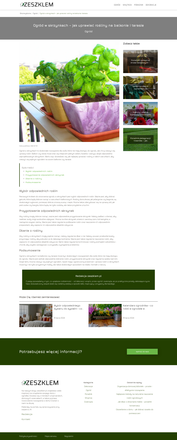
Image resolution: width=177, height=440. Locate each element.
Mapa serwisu (51, 436)
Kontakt (26, 419)
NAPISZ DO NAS (142, 352)
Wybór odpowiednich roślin (39, 171)
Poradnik (138, 5)
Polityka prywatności (28, 436)
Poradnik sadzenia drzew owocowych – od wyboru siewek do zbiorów (140, 61)
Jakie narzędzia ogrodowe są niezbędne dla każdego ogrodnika (140, 87)
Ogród (117, 5)
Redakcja (27, 414)
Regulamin (68, 436)
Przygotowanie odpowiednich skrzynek (45, 175)
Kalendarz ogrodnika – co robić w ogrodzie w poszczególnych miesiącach (138, 307)
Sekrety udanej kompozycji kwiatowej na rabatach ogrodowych (140, 113)
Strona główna (25, 13)
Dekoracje (151, 5)
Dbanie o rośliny (34, 178)
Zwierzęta (88, 402)
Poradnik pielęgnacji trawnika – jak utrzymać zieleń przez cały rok (140, 139)
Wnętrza (127, 5)
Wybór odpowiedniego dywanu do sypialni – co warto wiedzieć (68, 307)
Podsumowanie (33, 182)
